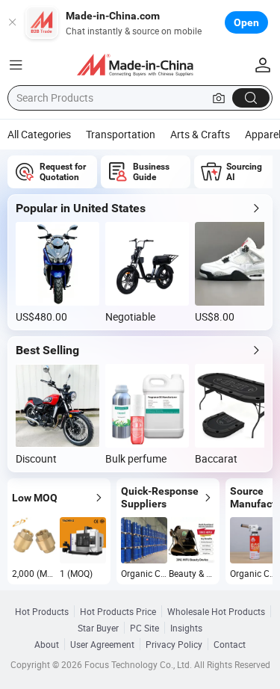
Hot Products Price (118, 611)
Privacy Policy (174, 644)
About (46, 644)
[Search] (251, 98)
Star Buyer (98, 628)
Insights (186, 628)
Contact (230, 644)
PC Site (144, 628)
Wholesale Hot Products (216, 611)
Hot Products (42, 611)
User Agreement (102, 644)
